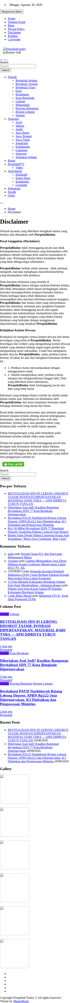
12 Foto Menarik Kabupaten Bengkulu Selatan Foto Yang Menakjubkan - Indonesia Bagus (36, 583)
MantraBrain (21, 1001)
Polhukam (14, 188)
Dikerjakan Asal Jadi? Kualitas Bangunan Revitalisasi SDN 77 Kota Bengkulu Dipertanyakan (33, 511)
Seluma (20, 115)
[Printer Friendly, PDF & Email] (13, 464)
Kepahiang (22, 94)
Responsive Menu (12, 11)
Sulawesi (21, 153)
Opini (11, 195)
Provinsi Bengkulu (27, 108)
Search (4, 62)
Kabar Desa (23, 178)
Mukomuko (23, 104)
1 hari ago (6, 646)
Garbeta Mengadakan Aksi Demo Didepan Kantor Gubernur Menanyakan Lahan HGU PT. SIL (37, 564)
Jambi (19, 129)
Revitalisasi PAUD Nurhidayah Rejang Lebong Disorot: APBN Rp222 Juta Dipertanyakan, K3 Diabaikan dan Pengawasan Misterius (37, 521)
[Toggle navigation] (1, 59)
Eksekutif (21, 174)
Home (11, 18)
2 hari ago (6, 676)
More (11, 25)
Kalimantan (23, 146)
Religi (11, 160)
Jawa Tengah (24, 136)
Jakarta (20, 125)
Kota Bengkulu (25, 98)
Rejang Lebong (25, 111)
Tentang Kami (16, 22)
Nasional (13, 118)
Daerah (12, 77)
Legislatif (21, 185)
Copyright (14, 39)
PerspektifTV (16, 164)
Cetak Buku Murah (20, 595)
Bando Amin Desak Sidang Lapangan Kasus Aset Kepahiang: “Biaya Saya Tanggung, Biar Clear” (38, 537)
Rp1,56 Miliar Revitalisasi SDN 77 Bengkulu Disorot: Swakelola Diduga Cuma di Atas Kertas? (38, 530)
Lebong (20, 101)
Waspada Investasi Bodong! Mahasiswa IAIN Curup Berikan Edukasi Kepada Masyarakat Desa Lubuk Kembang (38, 575)
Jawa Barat (22, 132)
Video (19, 167)
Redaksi (13, 36)
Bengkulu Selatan (26, 80)
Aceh (19, 122)
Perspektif (6, 649)
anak (11, 554)
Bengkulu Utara (25, 87)
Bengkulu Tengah (27, 84)
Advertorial (15, 171)
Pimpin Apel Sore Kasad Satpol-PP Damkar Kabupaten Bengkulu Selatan (35, 590)
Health (12, 192)
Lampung (21, 150)
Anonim (13, 560)
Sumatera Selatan (26, 157)
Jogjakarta (22, 143)
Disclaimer (14, 32)
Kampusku (22, 181)
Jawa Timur (23, 139)
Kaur (19, 91)
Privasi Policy (16, 29)
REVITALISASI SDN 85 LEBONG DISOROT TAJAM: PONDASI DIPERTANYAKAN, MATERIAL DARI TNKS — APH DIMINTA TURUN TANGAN (38, 499)
